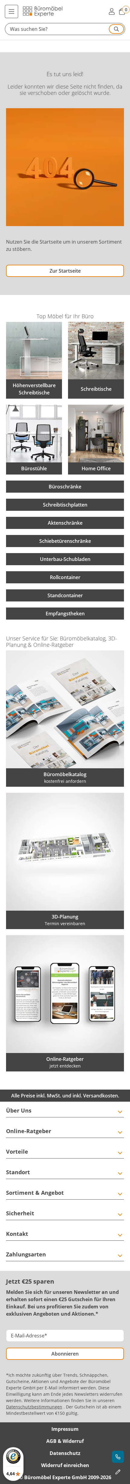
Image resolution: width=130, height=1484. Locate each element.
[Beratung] (118, 1457)
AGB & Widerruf (65, 1441)
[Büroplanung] (118, 1472)
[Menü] (11, 11)
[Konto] (111, 11)
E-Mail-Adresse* (29, 1335)
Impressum (65, 1429)
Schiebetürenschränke (65, 541)
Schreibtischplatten (65, 504)
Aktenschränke (65, 523)
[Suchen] (116, 29)
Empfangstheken (65, 613)
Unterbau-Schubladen (65, 559)
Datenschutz (65, 1453)
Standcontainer (65, 595)
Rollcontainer (65, 577)
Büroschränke (65, 486)
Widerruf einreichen (65, 1465)
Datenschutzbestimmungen (34, 1407)
